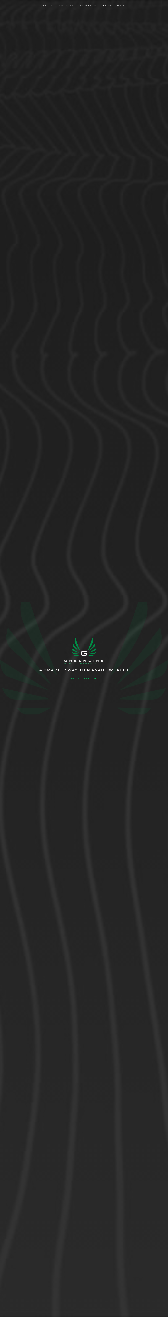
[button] (48, 5)
